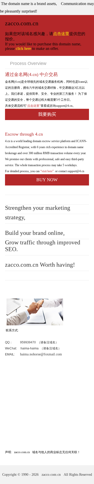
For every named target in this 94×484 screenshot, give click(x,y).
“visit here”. (47, 171)
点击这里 (61, 34)
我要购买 (47, 114)
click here (23, 48)
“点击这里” (33, 106)
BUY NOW (47, 179)
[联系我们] (34, 324)
